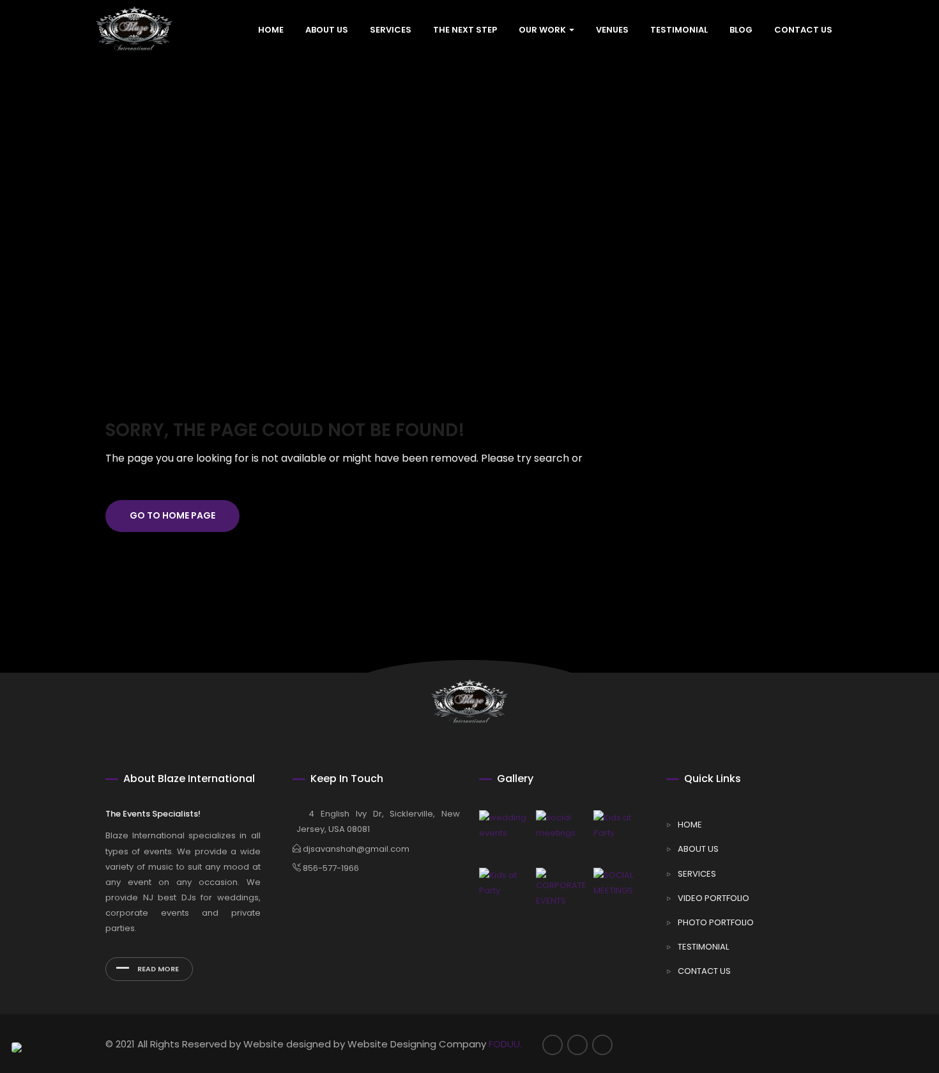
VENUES (612, 30)
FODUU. (505, 1044)
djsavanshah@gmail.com (355, 849)
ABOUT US (326, 30)
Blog (740, 30)
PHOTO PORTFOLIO (716, 922)
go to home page (172, 515)
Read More (157, 969)
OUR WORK (543, 30)
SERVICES (390, 30)
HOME (271, 30)
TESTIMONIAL (679, 30)
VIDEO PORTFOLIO (713, 898)
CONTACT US (803, 30)
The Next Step (465, 30)
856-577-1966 (330, 868)
